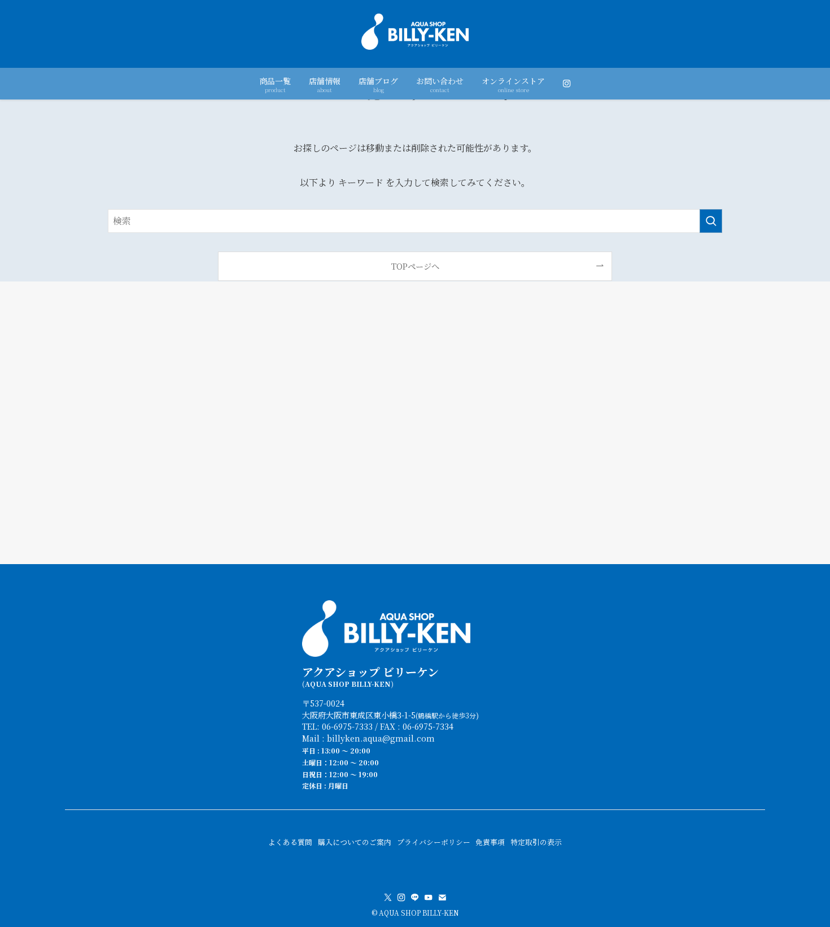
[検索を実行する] (711, 221)
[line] (415, 898)
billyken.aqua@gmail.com (381, 738)
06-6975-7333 (347, 726)
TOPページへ (415, 266)
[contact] (442, 898)
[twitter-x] (388, 898)
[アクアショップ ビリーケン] (415, 32)
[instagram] (401, 898)
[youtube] (428, 898)
